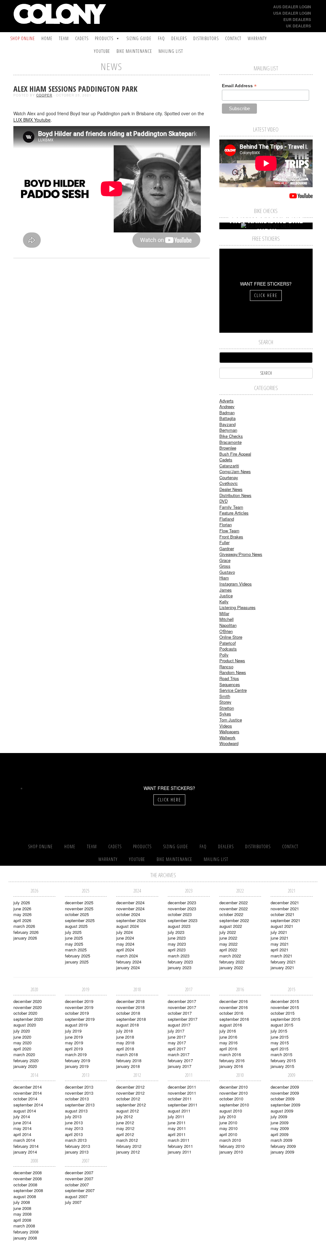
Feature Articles (234, 513)
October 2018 (128, 1013)
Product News (232, 661)
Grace (224, 560)
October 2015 (282, 1013)
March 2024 (127, 956)
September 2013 (80, 1105)
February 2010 (231, 1146)
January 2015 (282, 1066)
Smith (224, 696)
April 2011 (177, 1134)
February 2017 (180, 1060)
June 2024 (125, 938)
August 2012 (127, 1111)
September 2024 (131, 920)
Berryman (228, 430)
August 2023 (179, 926)
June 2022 (228, 938)
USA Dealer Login (292, 13)
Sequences (229, 684)
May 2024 (125, 944)
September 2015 (285, 1019)
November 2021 (285, 909)
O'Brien (226, 631)
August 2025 (76, 926)
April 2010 (228, 1134)
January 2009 (282, 1152)
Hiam (224, 578)
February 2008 (26, 1232)
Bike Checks (231, 436)
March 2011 (178, 1140)
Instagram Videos (235, 584)
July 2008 (21, 1202)
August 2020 (24, 1025)
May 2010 (228, 1128)
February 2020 (26, 1060)
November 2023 (182, 909)
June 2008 (22, 1208)
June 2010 (228, 1123)
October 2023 (180, 914)
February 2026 (26, 932)
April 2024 (125, 950)
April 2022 (228, 950)
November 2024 (130, 909)
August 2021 (282, 926)
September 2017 (182, 1019)
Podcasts (228, 649)
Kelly (224, 602)
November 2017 (182, 1007)
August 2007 (76, 1196)
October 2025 (77, 914)
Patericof (227, 643)
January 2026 (25, 938)
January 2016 (231, 1066)
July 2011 (176, 1116)
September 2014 (28, 1105)
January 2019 (77, 1066)
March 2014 (24, 1140)
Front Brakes (231, 537)
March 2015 (281, 1054)
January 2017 (179, 1066)
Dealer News (231, 489)
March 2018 (127, 1054)
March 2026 (24, 926)
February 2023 (180, 962)
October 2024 (128, 914)
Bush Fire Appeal (235, 454)
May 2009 (280, 1128)
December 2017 (182, 1001)
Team (64, 38)
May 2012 (125, 1128)
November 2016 (233, 1007)
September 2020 (28, 1019)
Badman (227, 412)
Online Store (230, 637)
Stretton (226, 708)
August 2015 (282, 1025)
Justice (226, 596)
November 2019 (79, 1007)
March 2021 (281, 956)
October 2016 (231, 1013)
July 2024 (124, 932)
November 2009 (285, 1093)
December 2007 (79, 1172)
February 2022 (231, 962)
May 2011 (177, 1128)
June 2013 (74, 1123)
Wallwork (227, 738)
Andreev (227, 406)
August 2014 (24, 1111)
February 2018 (128, 1060)
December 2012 (130, 1087)
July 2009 (279, 1116)
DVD (223, 501)
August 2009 (282, 1111)
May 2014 (22, 1128)
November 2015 (285, 1007)
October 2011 (180, 1099)
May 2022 (228, 944)
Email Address (239, 86)
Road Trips (229, 678)
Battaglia (227, 418)
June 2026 (22, 909)
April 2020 (22, 1049)
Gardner (226, 548)
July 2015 (279, 1031)
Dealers (179, 38)
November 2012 (130, 1093)
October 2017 (180, 1013)
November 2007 (79, 1179)
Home (47, 38)
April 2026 (22, 920)
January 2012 (128, 1152)
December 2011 (182, 1087)
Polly (224, 655)
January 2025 (77, 962)
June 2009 (279, 1123)
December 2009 (285, 1087)
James (225, 590)
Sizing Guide (139, 38)
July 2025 (73, 932)
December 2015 (285, 1001)
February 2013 (77, 1146)
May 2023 (177, 944)
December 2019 (79, 1001)
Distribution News (235, 495)
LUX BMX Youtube (32, 120)
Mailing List (171, 51)
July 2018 (124, 1031)
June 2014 (22, 1123)
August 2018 (127, 1025)
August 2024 (127, 926)
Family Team (231, 507)
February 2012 (128, 1146)
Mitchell (226, 619)
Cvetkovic (228, 483)
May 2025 (74, 944)
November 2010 (233, 1093)
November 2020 (27, 1007)
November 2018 (130, 1007)
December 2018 (130, 1001)
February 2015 (283, 1060)
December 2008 (27, 1172)
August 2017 (179, 1025)
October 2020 (25, 1013)
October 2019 (77, 1013)
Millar (224, 613)
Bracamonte (230, 442)
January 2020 (25, 1066)
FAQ (161, 38)
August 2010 (230, 1111)
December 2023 (182, 902)
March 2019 (76, 1054)
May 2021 (280, 944)
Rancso (226, 667)
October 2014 (25, 1099)
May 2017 (177, 1043)
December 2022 (233, 902)
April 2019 (74, 1049)
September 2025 (80, 920)
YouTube (102, 51)
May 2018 (125, 1043)
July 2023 (176, 932)
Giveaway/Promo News (240, 554)
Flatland (226, 519)
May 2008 (22, 1214)
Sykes (225, 714)
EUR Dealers (297, 19)
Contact (233, 38)
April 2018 (125, 1049)
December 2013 (79, 1087)
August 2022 (230, 926)
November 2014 (27, 1093)
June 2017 (177, 1037)
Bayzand (227, 424)
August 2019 (76, 1025)
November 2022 (233, 909)
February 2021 (283, 962)
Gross (224, 566)
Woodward (228, 743)
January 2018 (128, 1066)
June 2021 (279, 938)
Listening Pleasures (237, 607)
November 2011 (182, 1093)
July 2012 (124, 1116)
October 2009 (282, 1099)
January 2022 (231, 967)
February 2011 (180, 1146)
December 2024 (130, 902)
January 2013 (77, 1152)
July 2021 (279, 932)
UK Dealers (298, 26)
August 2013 (76, 1111)
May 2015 (280, 1043)
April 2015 (279, 1049)
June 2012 (125, 1123)
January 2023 (179, 967)
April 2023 (177, 950)
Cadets (82, 38)
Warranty (257, 38)
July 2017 (176, 1031)
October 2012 (128, 1099)
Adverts (226, 401)
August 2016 (230, 1025)
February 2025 (77, 956)
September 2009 (285, 1105)
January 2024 (128, 967)
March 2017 (178, 1054)
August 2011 (179, 1111)
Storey (225, 702)
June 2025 (74, 938)
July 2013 (73, 1116)
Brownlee (227, 448)
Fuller (224, 542)
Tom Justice (230, 720)
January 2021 (282, 967)
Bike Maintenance (134, 51)
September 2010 (234, 1105)
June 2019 (74, 1037)
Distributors (206, 38)
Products (104, 38)
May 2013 (74, 1128)
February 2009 (283, 1146)
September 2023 (182, 920)
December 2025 (79, 902)
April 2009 (279, 1134)
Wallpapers (229, 732)
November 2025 (79, 909)
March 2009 (281, 1140)
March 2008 (24, 1226)
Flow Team (229, 531)
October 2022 (231, 914)
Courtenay (228, 477)
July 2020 (21, 1031)
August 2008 (24, 1196)
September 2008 (28, 1190)
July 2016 (227, 1031)
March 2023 (178, 956)
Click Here (266, 295)
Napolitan (228, 625)
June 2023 (177, 938)
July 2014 (21, 1116)
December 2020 (27, 1001)
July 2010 (227, 1116)
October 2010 (231, 1099)
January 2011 (179, 1152)
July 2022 (227, 932)
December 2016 (233, 1001)
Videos (225, 726)
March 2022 (230, 956)
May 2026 (22, 914)
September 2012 (131, 1105)
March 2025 (76, 950)
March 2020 (24, 1054)
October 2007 (77, 1185)
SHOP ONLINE (22, 38)
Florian (225, 525)
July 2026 (21, 902)
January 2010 (231, 1152)
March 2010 (230, 1140)
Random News (232, 672)
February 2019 (77, 1060)
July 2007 (73, 1202)
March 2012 (127, 1140)
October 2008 (25, 1185)
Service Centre (233, 690)
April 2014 (22, 1134)
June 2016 (228, 1037)
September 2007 (80, 1190)
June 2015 (279, 1037)
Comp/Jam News (235, 471)
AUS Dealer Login (292, 7)
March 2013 (76, 1140)
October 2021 (282, 914)
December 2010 (233, 1087)
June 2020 (22, 1037)
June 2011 (177, 1123)
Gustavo (227, 572)
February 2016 (231, 1060)
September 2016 (234, 1019)
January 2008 (25, 1238)
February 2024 (128, 962)
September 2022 (234, 920)
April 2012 (125, 1134)
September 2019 (80, 1019)
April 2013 (74, 1134)
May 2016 (228, 1043)
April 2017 (177, 1049)
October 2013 (77, 1099)
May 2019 (74, 1043)
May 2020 (22, 1043)
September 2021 (285, 920)
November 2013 (79, 1093)
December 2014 (27, 1087)
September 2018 (131, 1019)
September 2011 (182, 1105)
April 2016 (228, 1049)
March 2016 (230, 1054)
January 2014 (25, 1152)
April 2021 (279, 950)
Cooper (44, 95)
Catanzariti (229, 466)
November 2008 (27, 1179)
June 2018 (125, 1037)
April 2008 (22, 1220)
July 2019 (73, 1031)
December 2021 (285, 902)
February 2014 (26, 1146)
